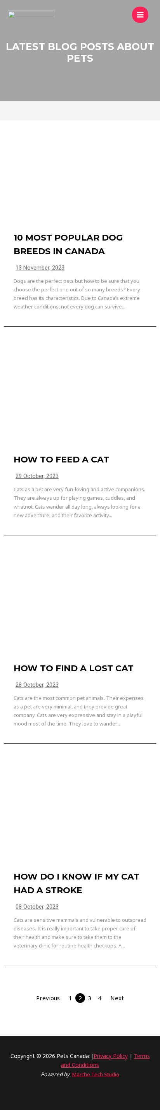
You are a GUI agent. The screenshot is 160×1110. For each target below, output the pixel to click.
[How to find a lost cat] (80, 603)
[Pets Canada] (31, 14)
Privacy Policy (111, 1056)
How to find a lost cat (74, 668)
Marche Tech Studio (95, 1074)
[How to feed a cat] (80, 394)
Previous (48, 998)
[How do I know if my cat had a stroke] (80, 811)
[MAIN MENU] (140, 15)
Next (117, 998)
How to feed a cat (61, 459)
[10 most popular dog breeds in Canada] (80, 172)
